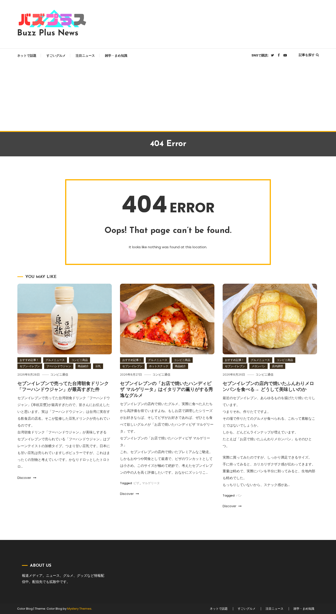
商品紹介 (83, 366)
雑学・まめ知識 (116, 55)
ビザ (136, 483)
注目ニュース (85, 55)
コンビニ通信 (59, 374)
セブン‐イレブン (30, 366)
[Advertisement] (168, 97)
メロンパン (258, 366)
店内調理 (277, 366)
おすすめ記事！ (29, 360)
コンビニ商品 (79, 360)
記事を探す (307, 55)
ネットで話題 (26, 55)
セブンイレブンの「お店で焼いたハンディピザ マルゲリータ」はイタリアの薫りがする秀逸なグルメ (166, 390)
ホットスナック (158, 366)
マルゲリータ (151, 483)
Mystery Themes (79, 608)
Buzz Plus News (47, 33)
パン (239, 495)
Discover (24, 477)
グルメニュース (55, 360)
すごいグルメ (56, 55)
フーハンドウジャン (58, 366)
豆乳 (98, 366)
